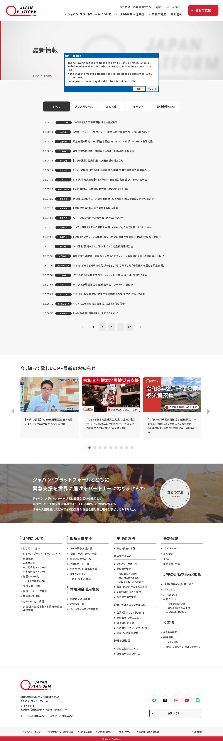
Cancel (152, 89)
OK (139, 89)
